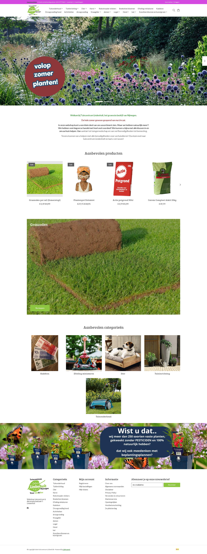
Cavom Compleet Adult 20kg (162, 200)
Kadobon (160, 9)
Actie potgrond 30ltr (123, 200)
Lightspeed (66, 549)
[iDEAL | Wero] (177, 549)
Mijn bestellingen (85, 486)
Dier (123, 373)
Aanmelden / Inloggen (172, 2)
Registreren (83, 483)
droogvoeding (82, 12)
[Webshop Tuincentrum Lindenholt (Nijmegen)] (34, 10)
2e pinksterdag (111, 508)
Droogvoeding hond (53, 12)
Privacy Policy (110, 493)
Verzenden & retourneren (115, 496)
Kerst (55, 493)
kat (54, 530)
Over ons (108, 483)
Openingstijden (32, 2)
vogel (55, 524)
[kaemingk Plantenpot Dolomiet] (84, 179)
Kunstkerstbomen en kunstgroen (61, 534)
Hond (55, 527)
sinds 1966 (37, 88)
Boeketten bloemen (127, 9)
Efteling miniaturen (145, 9)
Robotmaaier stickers (107, 9)
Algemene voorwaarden (114, 486)
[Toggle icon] (173, 10)
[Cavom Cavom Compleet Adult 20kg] (162, 179)
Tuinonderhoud (103, 416)
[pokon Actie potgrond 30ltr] (123, 179)
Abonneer (172, 485)
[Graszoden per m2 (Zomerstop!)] (45, 179)
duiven (55, 521)
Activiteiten (69, 12)
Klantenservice (111, 499)
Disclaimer (109, 490)
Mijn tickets (83, 490)
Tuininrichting (162, 373)
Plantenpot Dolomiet (84, 200)
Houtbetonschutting (113, 505)
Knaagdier (57, 518)
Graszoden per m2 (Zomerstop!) (44, 200)
